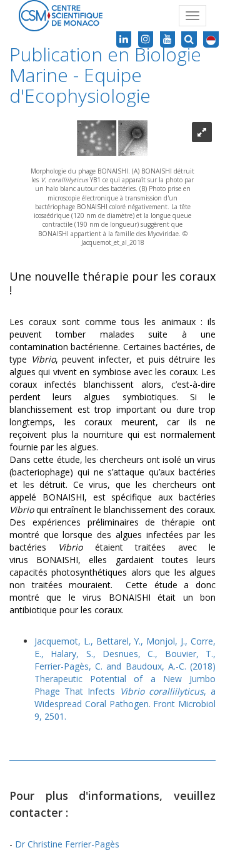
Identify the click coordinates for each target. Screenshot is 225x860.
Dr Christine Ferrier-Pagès (67, 844)
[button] (211, 39)
